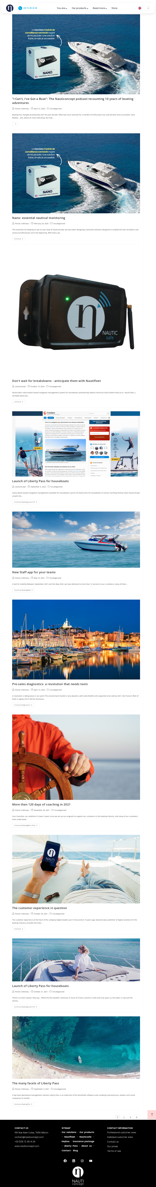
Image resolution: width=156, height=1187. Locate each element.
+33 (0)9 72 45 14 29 (25, 1141)
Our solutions (69, 1132)
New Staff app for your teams (34, 572)
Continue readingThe (24, 1103)
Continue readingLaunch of (26, 501)
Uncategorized (56, 108)
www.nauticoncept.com (27, 1146)
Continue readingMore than (26, 824)
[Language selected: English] (143, 8)
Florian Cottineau (22, 108)
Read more (99, 8)
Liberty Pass (71, 1145)
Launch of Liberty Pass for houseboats (40, 481)
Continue (19, 238)
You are (61, 8)
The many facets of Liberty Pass (35, 1083)
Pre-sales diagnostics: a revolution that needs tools (50, 684)
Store (114, 8)
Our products (79, 8)
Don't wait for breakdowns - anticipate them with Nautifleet (56, 381)
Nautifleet (69, 1136)
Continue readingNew (24, 589)
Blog (75, 1150)
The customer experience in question (39, 908)
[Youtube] (91, 1161)
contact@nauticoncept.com (29, 1137)
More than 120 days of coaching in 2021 (41, 804)
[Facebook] (65, 1161)
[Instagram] (82, 1161)
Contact (66, 1150)
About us (86, 1145)
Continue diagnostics (24, 704)
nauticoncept (20, 386)
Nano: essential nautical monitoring (38, 218)
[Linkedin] (74, 1161)
